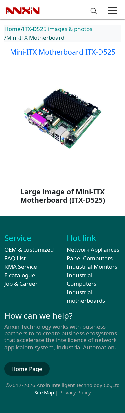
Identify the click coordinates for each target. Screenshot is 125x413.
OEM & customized (29, 249)
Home (12, 29)
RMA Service (20, 266)
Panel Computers (90, 258)
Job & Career (21, 283)
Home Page (26, 369)
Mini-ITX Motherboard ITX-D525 (62, 52)
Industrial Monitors (92, 266)
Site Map (44, 392)
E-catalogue (19, 275)
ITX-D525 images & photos (57, 29)
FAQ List (15, 258)
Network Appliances (93, 249)
